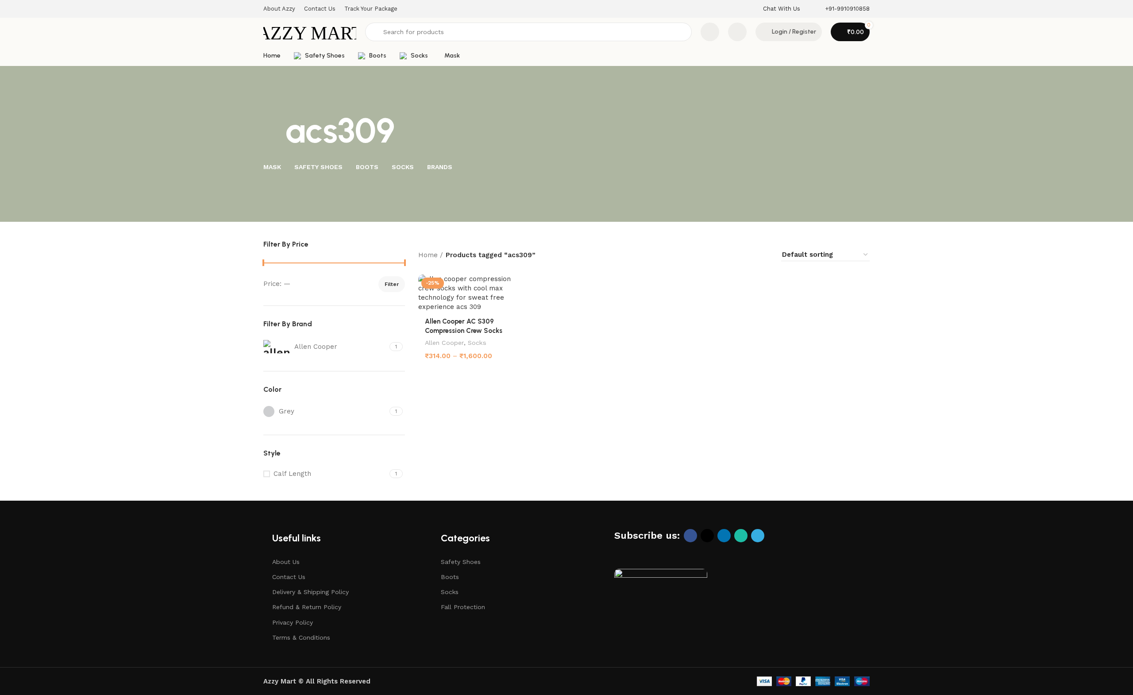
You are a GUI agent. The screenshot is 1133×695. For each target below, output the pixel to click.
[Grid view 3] (748, 255)
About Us (286, 561)
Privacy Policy (292, 622)
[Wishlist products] (737, 32)
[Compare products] (710, 32)
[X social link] (707, 535)
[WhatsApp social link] (741, 535)
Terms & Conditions (301, 637)
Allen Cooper (444, 342)
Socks (477, 342)
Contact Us (288, 576)
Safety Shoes (461, 561)
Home (428, 255)
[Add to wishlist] (513, 284)
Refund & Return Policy (306, 606)
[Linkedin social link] (724, 535)
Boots (450, 576)
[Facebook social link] (690, 535)
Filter (392, 284)
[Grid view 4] (763, 255)
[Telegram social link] (757, 535)
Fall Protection (463, 606)
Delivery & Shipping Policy (310, 591)
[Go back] (274, 131)
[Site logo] (309, 31)
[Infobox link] (781, 9)
